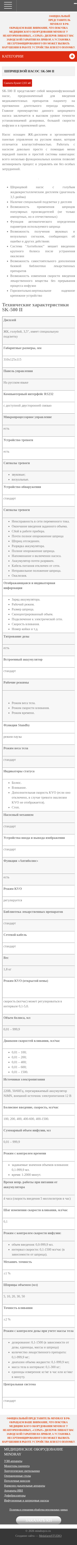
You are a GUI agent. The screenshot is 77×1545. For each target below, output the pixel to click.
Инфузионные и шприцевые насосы (26, 1500)
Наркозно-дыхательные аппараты (24, 1485)
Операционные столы (17, 1475)
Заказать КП (38, 1520)
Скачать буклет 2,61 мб (17, 82)
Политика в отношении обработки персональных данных (38, 1509)
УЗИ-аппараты (13, 1461)
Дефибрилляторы (14, 1495)
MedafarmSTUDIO (50, 1535)
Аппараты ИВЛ (13, 1490)
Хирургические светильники (22, 1470)
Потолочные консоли (17, 1480)
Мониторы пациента (17, 1466)
